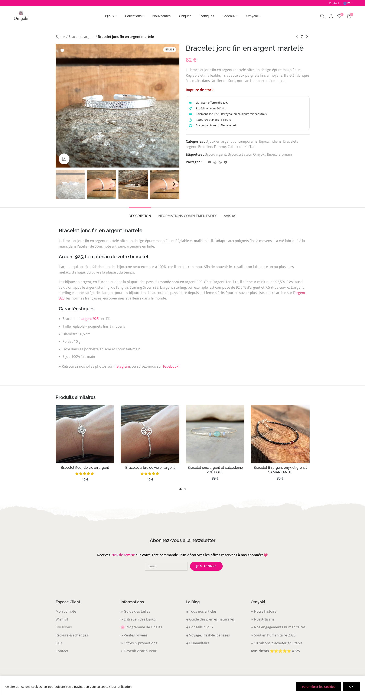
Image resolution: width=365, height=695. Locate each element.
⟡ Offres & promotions (139, 643)
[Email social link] (209, 162)
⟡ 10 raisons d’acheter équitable (277, 643)
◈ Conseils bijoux (199, 627)
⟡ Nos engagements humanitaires (278, 627)
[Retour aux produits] (301, 36)
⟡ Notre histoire (264, 611)
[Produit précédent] (296, 36)
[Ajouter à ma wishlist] (62, 50)
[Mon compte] (331, 16)
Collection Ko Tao (241, 146)
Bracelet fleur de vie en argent (85, 468)
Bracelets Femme (212, 146)
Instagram (122, 366)
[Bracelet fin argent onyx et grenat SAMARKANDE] (280, 434)
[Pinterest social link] (215, 162)
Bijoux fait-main (279, 154)
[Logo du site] (20, 15)
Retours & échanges (72, 635)
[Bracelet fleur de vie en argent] (85, 434)
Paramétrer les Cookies (318, 687)
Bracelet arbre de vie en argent (150, 468)
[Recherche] (322, 16)
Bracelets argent (81, 36)
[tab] (140, 213)
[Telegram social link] (225, 162)
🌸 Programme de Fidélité (141, 627)
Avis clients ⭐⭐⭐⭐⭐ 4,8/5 (275, 651)
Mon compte (66, 611)
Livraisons (64, 627)
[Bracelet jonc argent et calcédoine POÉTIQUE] (215, 434)
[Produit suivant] (307, 36)
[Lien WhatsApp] (220, 162)
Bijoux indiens (270, 141)
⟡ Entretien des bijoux (138, 619)
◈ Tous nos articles (201, 611)
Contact (62, 651)
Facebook (170, 366)
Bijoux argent (215, 154)
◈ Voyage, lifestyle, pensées (208, 635)
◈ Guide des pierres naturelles (210, 619)
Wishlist (62, 619)
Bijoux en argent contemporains (231, 141)
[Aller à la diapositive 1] (180, 489)
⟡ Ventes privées (134, 635)
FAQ (59, 643)
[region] (182, 685)
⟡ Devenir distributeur (139, 651)
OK (351, 687)
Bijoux (60, 36)
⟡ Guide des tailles (135, 611)
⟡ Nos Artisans (262, 619)
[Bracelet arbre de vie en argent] (150, 434)
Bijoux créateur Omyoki (246, 154)
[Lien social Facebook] (204, 162)
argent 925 (90, 318)
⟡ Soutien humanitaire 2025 (273, 635)
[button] (61, 184)
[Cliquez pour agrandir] (64, 158)
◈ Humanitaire (197, 643)
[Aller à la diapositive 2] (185, 489)
